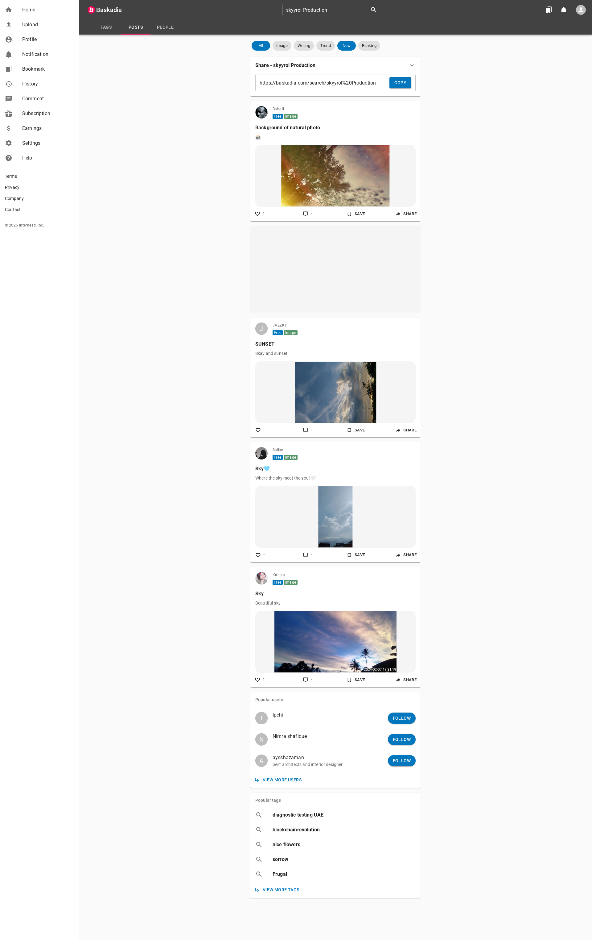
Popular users (269, 699)
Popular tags (268, 800)
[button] (39, 9)
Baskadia (109, 10)
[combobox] (331, 9)
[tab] (106, 27)
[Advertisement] (335, 269)
